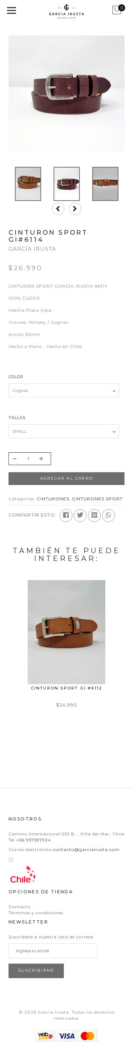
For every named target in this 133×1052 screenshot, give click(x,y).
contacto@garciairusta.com (86, 849)
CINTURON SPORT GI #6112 (66, 688)
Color (16, 376)
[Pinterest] (94, 515)
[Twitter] (80, 515)
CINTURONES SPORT (97, 498)
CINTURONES (53, 498)
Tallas (17, 417)
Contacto (20, 906)
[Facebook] (66, 515)
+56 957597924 (33, 840)
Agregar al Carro (66, 478)
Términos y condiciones (36, 912)
